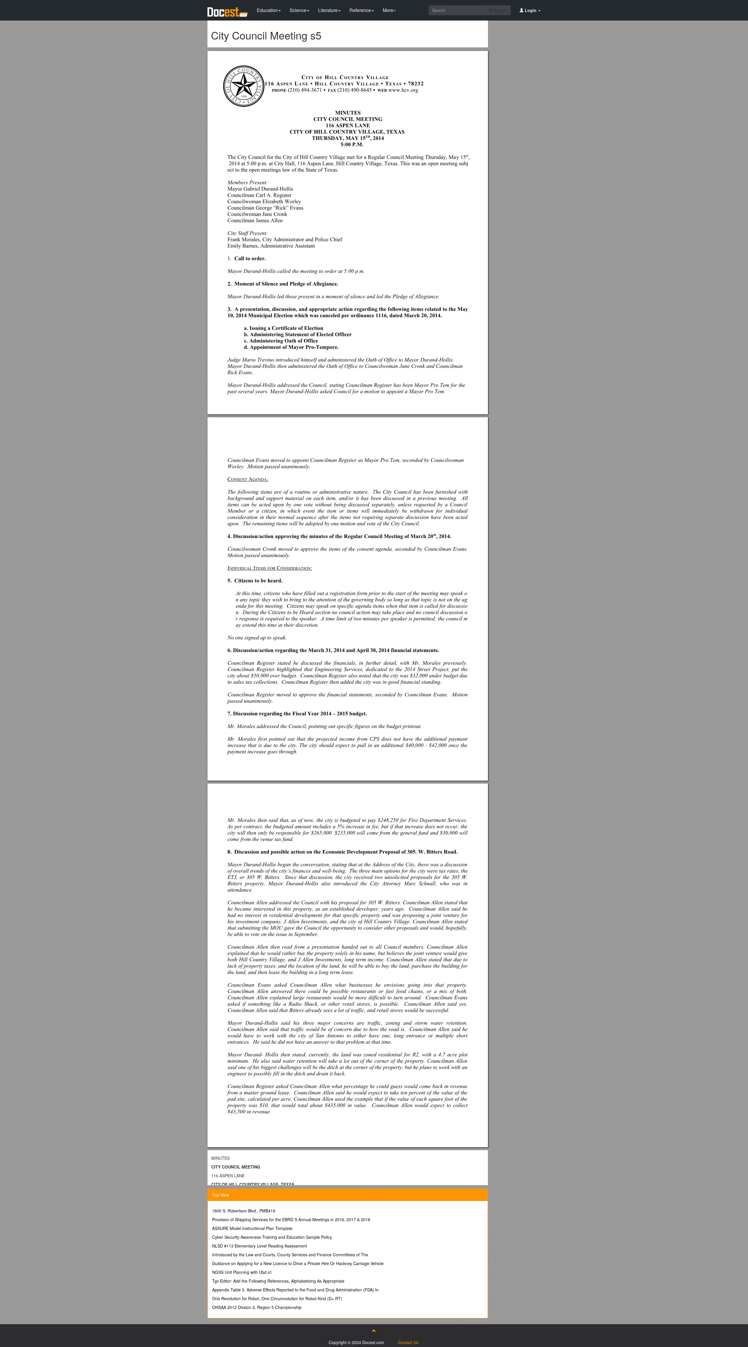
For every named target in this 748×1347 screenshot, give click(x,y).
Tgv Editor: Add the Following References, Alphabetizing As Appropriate (278, 1281)
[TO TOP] (374, 1331)
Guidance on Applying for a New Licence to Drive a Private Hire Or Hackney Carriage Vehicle (298, 1263)
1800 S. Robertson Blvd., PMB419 (243, 1211)
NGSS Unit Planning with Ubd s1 (242, 1272)
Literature (328, 10)
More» (389, 10)
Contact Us (408, 1342)
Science (298, 10)
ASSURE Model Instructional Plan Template (252, 1228)
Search (500, 10)
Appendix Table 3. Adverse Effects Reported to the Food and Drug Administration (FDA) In (295, 1290)
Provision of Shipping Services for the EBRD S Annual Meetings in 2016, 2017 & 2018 (291, 1219)
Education (267, 10)
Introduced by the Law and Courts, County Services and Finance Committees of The (290, 1254)
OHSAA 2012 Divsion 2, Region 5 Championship (257, 1307)
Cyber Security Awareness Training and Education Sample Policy (272, 1237)
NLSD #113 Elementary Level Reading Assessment (259, 1246)
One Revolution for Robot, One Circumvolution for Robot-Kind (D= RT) (277, 1298)
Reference (360, 10)
